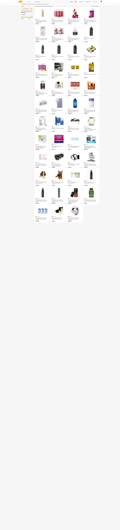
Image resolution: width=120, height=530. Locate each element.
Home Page (23, 4)
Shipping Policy (23, 12)
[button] (82, 1)
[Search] (75, 2)
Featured (96, 6)
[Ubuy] (20, 1)
